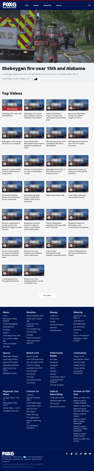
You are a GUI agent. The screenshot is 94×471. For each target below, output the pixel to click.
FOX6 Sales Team (57, 398)
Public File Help (32, 414)
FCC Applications (33, 417)
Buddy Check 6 (79, 365)
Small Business (56, 330)
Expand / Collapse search (89, 5)
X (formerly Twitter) (57, 377)
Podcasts (6, 330)
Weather (31, 312)
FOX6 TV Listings (33, 365)
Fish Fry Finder (79, 362)
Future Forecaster (33, 338)
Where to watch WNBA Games (79, 434)
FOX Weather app (33, 329)
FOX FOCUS (54, 403)
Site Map (6, 346)
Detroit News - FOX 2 (11, 408)
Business (53, 327)
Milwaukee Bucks (10, 373)
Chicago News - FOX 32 (11, 399)
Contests (30, 395)
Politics (6, 332)
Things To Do (78, 356)
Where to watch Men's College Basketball (79, 421)
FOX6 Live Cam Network (32, 325)
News (6, 312)
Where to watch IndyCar (79, 415)
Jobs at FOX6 (31, 409)
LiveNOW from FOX (34, 368)
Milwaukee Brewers (10, 356)
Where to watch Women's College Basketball (80, 428)
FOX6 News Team (33, 406)
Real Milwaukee (79, 324)
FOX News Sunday (33, 380)
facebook (67, 454)
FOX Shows (30, 383)
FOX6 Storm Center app (34, 320)
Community (79, 352)
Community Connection (78, 372)
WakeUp (78, 312)
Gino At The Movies (81, 335)
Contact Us (32, 391)
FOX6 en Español (9, 343)
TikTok (52, 368)
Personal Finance (57, 324)
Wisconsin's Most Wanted (10, 320)
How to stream (32, 356)
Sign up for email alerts (33, 399)
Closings (29, 335)
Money (53, 312)
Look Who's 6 (78, 321)
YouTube (53, 359)
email (90, 454)
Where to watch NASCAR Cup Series (81, 410)
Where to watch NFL (81, 398)
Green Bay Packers (10, 359)
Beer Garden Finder (81, 359)
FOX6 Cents (54, 319)
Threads (53, 371)
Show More (47, 295)
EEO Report (31, 411)
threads (81, 454)
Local (5, 316)
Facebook (54, 362)
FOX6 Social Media (56, 354)
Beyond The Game (10, 362)
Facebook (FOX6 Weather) (56, 381)
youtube (85, 454)
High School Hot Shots (9, 369)
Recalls (52, 321)
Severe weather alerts (35, 316)
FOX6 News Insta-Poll (11, 335)
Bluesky (53, 374)
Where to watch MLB (81, 406)
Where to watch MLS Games (81, 440)
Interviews (77, 330)
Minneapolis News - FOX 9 (11, 404)
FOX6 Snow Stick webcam (33, 342)
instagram (76, 454)
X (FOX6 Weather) (57, 385)
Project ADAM (79, 368)
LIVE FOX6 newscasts (34, 359)
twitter (71, 454)
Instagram (54, 365)
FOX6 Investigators (10, 324)
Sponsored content (57, 406)
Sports (6, 352)
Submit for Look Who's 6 (79, 317)
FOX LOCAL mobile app (10, 339)
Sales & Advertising (56, 393)
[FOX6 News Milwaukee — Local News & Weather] (11, 5)
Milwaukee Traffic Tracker (80, 339)
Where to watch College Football (79, 401)
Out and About (79, 327)
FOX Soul (30, 377)
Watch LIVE (32, 352)
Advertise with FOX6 (58, 400)
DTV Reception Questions (32, 426)
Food (75, 332)
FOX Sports (30, 374)
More (59, 5)
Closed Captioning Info (33, 421)
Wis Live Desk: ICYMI (34, 362)
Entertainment (8, 327)
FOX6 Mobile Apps (33, 403)
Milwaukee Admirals (11, 365)
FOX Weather (31, 332)
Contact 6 (54, 316)
